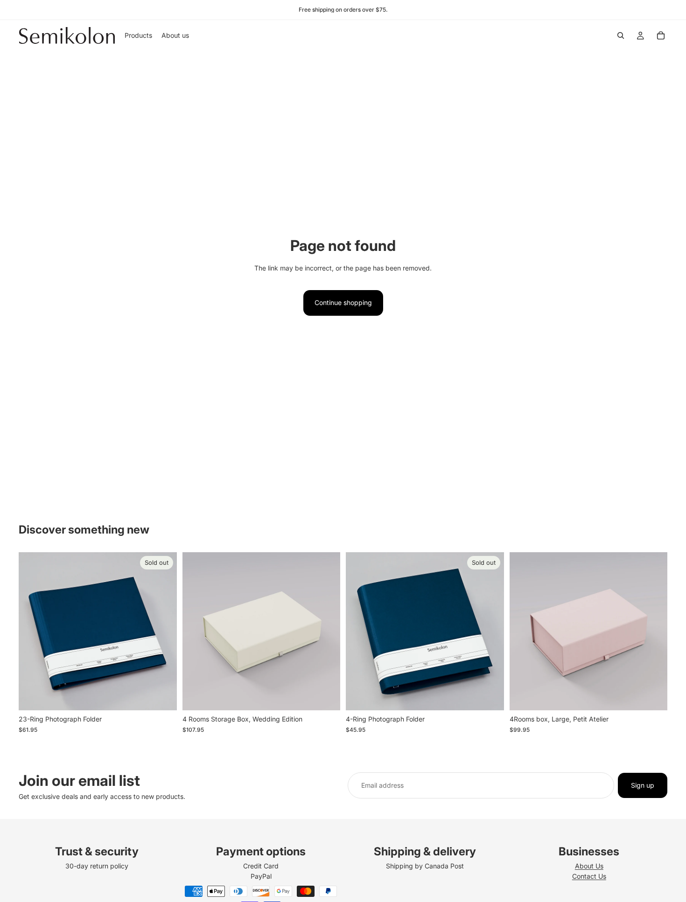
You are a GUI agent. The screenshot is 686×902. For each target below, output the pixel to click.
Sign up (642, 785)
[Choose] (325, 696)
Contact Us (589, 876)
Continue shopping (343, 302)
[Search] (620, 35)
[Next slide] (163, 631)
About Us (589, 866)
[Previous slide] (33, 631)
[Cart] (661, 35)
